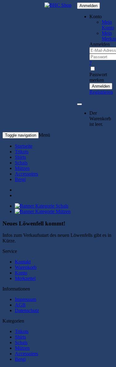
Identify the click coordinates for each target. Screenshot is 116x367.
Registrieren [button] (101, 92)
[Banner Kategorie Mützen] (43, 211)
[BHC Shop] (58, 5)
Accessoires (26, 173)
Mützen (22, 168)
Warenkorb (26, 267)
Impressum (25, 299)
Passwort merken (98, 77)
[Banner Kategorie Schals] (41, 205)
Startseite (23, 146)
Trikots (21, 151)
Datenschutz (27, 310)
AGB (20, 304)
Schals (21, 162)
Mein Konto (108, 24)
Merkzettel (25, 278)
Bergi (20, 179)
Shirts (20, 157)
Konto (21, 272)
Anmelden (88, 5)
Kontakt (23, 261)
